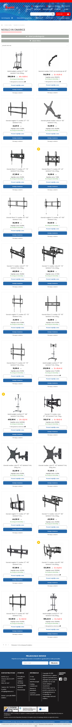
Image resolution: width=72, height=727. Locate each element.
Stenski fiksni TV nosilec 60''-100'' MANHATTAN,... (17, 615)
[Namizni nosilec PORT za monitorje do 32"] (52, 60)
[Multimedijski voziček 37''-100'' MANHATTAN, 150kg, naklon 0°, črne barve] (17, 60)
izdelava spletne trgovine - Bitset (64, 722)
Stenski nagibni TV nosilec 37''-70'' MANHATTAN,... (17, 122)
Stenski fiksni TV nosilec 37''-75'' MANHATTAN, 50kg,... (17, 170)
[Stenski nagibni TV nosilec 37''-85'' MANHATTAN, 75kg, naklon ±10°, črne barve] (17, 552)
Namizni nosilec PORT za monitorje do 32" (53, 71)
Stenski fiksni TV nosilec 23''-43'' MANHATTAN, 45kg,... (52, 170)
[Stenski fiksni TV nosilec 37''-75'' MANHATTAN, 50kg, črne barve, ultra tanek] (17, 158)
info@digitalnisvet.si (7, 691)
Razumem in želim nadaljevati (46, 724)
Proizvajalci (47, 9)
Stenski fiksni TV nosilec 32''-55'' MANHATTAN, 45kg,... (52, 316)
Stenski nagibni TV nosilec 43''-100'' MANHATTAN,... (53, 219)
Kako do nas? (5, 683)
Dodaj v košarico (17, 89)
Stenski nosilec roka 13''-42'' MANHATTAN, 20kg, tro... (17, 466)
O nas (66, 9)
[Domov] (1, 25)
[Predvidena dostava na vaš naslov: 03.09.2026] (24, 79)
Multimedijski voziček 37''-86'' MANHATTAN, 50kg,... (17, 415)
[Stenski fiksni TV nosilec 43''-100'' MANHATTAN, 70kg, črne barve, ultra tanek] (17, 207)
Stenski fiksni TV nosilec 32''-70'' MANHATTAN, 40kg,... (17, 364)
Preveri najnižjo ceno (17, 85)
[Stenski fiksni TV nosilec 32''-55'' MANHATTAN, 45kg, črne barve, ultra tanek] (52, 304)
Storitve (57, 9)
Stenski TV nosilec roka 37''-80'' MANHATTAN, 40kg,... (52, 515)
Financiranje (21, 690)
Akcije (28, 9)
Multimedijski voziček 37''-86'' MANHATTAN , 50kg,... (53, 364)
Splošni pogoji (34, 682)
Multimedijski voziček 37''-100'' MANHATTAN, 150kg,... (17, 72)
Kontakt (32, 679)
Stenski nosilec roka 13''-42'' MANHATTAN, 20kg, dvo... (53, 466)
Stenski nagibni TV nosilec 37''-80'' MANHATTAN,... (17, 515)
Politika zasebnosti (33, 685)
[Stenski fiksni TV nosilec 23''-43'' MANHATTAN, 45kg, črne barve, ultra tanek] (52, 158)
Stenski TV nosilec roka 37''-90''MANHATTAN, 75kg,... (52, 415)
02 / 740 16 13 (11, 687)
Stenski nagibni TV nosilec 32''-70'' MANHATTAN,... (17, 316)
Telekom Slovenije (20, 682)
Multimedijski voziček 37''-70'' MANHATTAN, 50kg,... (53, 615)
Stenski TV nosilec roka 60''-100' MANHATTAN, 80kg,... (52, 563)
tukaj (36, 725)
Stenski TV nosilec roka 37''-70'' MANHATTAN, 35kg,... (17, 267)
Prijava (54, 663)
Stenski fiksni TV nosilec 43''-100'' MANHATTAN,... (17, 219)
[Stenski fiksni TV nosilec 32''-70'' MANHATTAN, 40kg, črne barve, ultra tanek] (17, 352)
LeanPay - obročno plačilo (35, 694)
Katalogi (37, 9)
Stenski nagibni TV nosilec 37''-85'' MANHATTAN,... (17, 563)
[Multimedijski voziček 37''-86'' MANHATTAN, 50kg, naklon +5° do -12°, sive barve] (17, 403)
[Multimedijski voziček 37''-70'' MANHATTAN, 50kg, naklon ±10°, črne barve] (52, 603)
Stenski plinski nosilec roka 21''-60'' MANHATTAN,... (52, 122)
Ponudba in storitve (21, 677)
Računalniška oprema (21, 686)
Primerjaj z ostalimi (18, 93)
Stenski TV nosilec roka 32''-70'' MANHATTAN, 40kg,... (52, 267)
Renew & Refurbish (33, 689)
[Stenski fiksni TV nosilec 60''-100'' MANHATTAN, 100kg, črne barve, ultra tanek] (17, 603)
